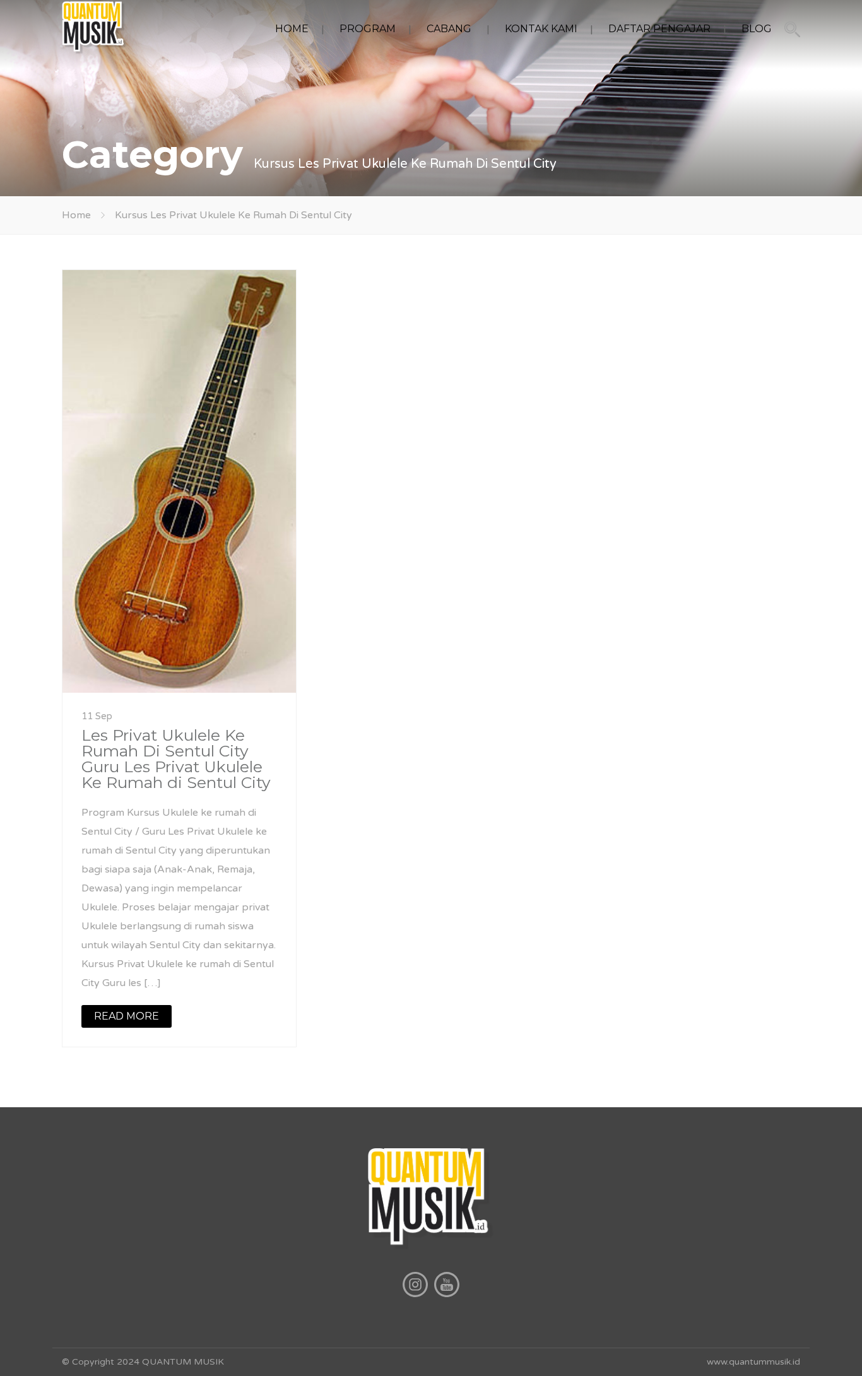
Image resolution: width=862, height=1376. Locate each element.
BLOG (756, 29)
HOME (292, 29)
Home (76, 215)
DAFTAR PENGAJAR (659, 29)
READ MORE (126, 1016)
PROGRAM (367, 29)
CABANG (449, 29)
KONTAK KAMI (541, 29)
